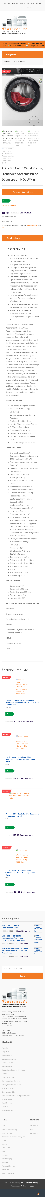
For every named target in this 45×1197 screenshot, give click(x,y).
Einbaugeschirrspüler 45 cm (11, 1081)
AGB (32, 3)
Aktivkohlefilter (7, 1055)
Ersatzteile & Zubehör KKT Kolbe (13, 1070)
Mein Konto (30, 8)
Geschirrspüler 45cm (9, 1088)
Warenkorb (15, 8)
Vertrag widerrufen (8, 1166)
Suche (22, 976)
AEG (3, 227)
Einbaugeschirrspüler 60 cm (11, 1085)
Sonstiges (5, 1114)
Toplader (5, 1106)
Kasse (22, 8)
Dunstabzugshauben (9, 1059)
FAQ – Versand (24, 3)
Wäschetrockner (7, 1099)
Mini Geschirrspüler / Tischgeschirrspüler (16, 1096)
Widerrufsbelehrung (8, 1173)
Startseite (7, 3)
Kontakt (38, 3)
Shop (3, 1151)
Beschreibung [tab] (14, 238)
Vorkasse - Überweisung (23, 192)
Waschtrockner (7, 1066)
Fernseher (5, 1048)
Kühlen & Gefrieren (8, 1077)
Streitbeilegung (7, 1159)
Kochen (4, 1074)
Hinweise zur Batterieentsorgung (13, 1137)
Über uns (15, 3)
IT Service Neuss (27, 1186)
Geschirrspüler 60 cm (9, 1092)
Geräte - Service (7, 1063)
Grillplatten (5, 1052)
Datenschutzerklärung (9, 1129)
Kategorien (10, 54)
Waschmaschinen (32, 225)
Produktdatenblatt (10, 205)
